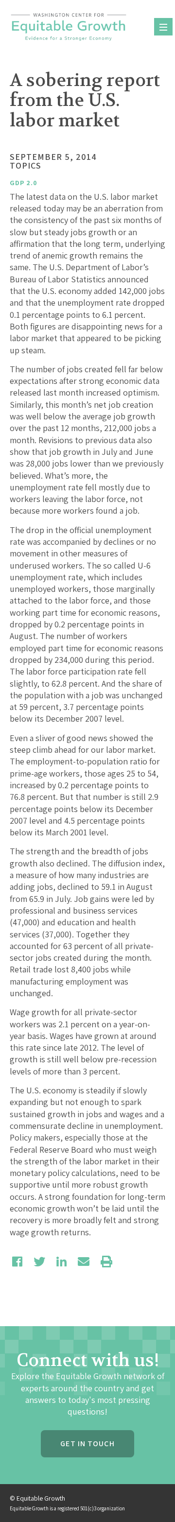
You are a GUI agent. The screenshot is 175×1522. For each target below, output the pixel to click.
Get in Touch (87, 1443)
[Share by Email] (83, 1261)
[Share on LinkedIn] (61, 1261)
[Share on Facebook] (17, 1261)
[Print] (106, 1261)
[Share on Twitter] (39, 1261)
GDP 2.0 (24, 182)
